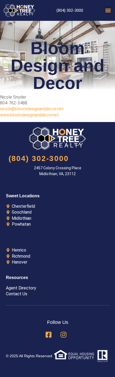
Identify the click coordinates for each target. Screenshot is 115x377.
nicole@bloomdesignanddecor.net (32, 108)
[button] (107, 10)
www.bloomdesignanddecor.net (29, 114)
